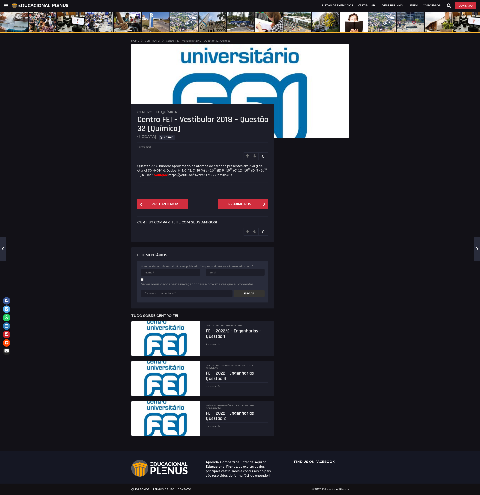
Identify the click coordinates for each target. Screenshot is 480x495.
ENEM (414, 5)
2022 (241, 325)
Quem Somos (140, 489)
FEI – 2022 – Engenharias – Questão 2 (231, 416)
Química (169, 112)
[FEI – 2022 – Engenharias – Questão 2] (165, 418)
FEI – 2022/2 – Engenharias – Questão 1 (233, 334)
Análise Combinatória (219, 405)
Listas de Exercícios (337, 5)
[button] (6, 5)
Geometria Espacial (233, 365)
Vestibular (366, 5)
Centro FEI (148, 112)
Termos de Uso (163, 489)
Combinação (213, 408)
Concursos (431, 5)
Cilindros (212, 368)
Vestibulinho (392, 5)
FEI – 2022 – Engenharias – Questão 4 (231, 376)
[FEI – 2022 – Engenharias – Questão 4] (165, 378)
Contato (184, 489)
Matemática (228, 325)
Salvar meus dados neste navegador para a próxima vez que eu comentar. (197, 284)
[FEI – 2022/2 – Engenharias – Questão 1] (165, 338)
